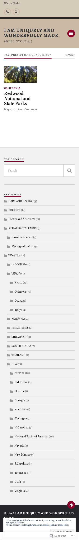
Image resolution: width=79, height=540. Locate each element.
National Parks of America (31, 436)
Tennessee (21, 473)
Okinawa (20, 292)
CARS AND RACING (20, 201)
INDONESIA (19, 264)
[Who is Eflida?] (7, 11)
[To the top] (71, 505)
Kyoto (18, 282)
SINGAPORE (19, 337)
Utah (18, 482)
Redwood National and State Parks (17, 98)
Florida (19, 391)
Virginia (20, 491)
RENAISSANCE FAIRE (22, 228)
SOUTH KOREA (21, 346)
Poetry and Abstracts (21, 219)
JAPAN (16, 273)
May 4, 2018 (11, 109)
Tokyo (18, 310)
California (12, 88)
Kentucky (21, 409)
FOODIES (14, 210)
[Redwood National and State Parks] (20, 74)
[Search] (16, 11)
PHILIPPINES (20, 328)
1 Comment (30, 109)
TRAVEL (13, 255)
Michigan (21, 418)
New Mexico (23, 455)
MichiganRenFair (23, 246)
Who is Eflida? (12, 3)
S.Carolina (21, 463)
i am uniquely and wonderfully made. (32, 33)
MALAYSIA (18, 319)
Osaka (19, 301)
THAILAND (19, 355)
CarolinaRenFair (22, 237)
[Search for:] (39, 170)
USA (14, 364)
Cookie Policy (63, 524)
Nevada (19, 446)
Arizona (20, 373)
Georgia (20, 400)
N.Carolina (22, 427)
